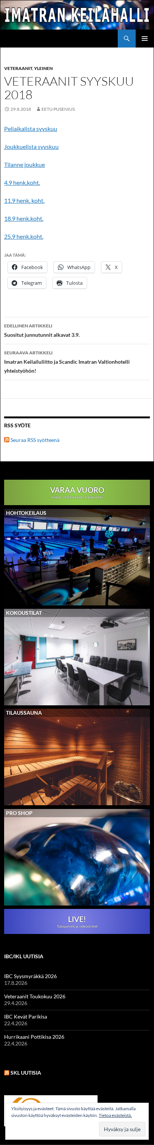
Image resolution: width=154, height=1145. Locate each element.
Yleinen (43, 68)
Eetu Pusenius (58, 109)
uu (53, 128)
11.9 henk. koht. (24, 200)
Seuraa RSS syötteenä (34, 440)
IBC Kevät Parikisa (25, 1016)
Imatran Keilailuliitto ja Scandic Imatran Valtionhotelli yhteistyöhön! (67, 362)
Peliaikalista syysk (27, 128)
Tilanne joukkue (24, 164)
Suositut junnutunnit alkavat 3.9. (42, 330)
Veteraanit (18, 68)
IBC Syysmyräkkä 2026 (30, 976)
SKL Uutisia (25, 1072)
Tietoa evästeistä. (115, 1115)
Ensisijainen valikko (145, 39)
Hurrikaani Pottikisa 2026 (34, 1036)
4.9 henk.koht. (22, 182)
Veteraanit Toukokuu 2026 (34, 996)
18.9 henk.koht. (23, 218)
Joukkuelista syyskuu (31, 146)
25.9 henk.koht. (23, 236)
